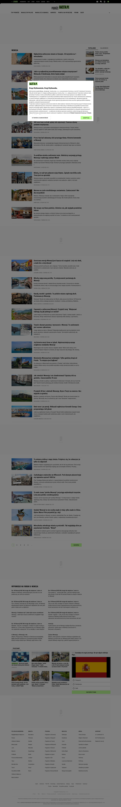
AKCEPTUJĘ (86, 118)
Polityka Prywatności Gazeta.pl (78, 113)
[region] (60, 101)
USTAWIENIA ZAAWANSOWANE (40, 117)
